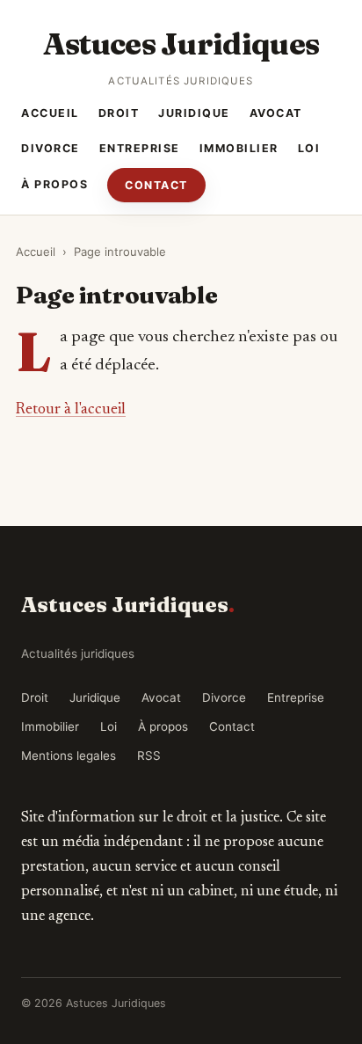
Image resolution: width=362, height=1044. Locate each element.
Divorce (50, 148)
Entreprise (139, 148)
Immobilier (239, 148)
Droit (119, 113)
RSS (149, 755)
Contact (156, 185)
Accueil (50, 113)
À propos (54, 184)
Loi (309, 148)
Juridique (194, 113)
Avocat (276, 113)
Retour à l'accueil (71, 410)
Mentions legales (68, 755)
